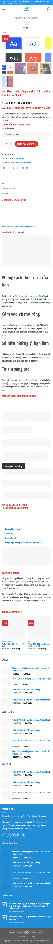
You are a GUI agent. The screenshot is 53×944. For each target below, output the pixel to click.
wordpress (27, 162)
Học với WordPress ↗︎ (13, 529)
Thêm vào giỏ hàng (26, 143)
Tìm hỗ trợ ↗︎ (10, 533)
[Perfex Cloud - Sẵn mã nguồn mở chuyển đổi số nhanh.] (26, 9)
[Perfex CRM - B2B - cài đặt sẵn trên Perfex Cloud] (39, 627)
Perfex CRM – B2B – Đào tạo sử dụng (13, 645)
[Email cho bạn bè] (18, 168)
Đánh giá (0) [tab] (6, 194)
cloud (7, 162)
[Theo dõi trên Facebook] (4, 835)
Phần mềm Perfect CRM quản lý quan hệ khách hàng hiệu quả (29, 917)
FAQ (33, 937)
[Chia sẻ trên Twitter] (13, 168)
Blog (28, 937)
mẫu (40, 299)
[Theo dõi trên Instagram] (9, 835)
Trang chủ (20, 18)
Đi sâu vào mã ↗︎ (11, 538)
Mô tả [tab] (4, 183)
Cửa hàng (21, 937)
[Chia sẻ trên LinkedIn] (27, 168)
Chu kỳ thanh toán (8, 128)
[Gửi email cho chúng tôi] (18, 835)
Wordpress (33, 18)
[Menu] (3, 9)
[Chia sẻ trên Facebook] (9, 168)
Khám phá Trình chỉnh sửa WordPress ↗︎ (18, 226)
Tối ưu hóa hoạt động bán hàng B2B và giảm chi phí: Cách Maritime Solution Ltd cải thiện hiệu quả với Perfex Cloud (29, 906)
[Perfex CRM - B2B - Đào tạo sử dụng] (13, 627)
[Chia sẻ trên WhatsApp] (4, 168)
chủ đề (33, 299)
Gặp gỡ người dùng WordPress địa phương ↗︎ (23, 542)
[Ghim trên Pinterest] (23, 168)
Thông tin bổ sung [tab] (9, 188)
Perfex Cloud (14, 158)
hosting (12, 162)
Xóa (50, 126)
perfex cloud (19, 162)
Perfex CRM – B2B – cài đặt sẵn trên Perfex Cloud (38, 645)
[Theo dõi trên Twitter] (13, 835)
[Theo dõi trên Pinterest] (23, 835)
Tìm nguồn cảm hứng (13, 466)
